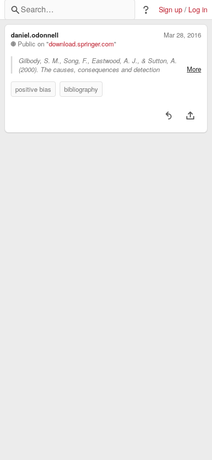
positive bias (33, 89)
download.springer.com (81, 43)
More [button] (194, 69)
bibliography (81, 89)
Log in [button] (198, 9)
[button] (146, 9)
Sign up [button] (170, 9)
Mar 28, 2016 (182, 35)
